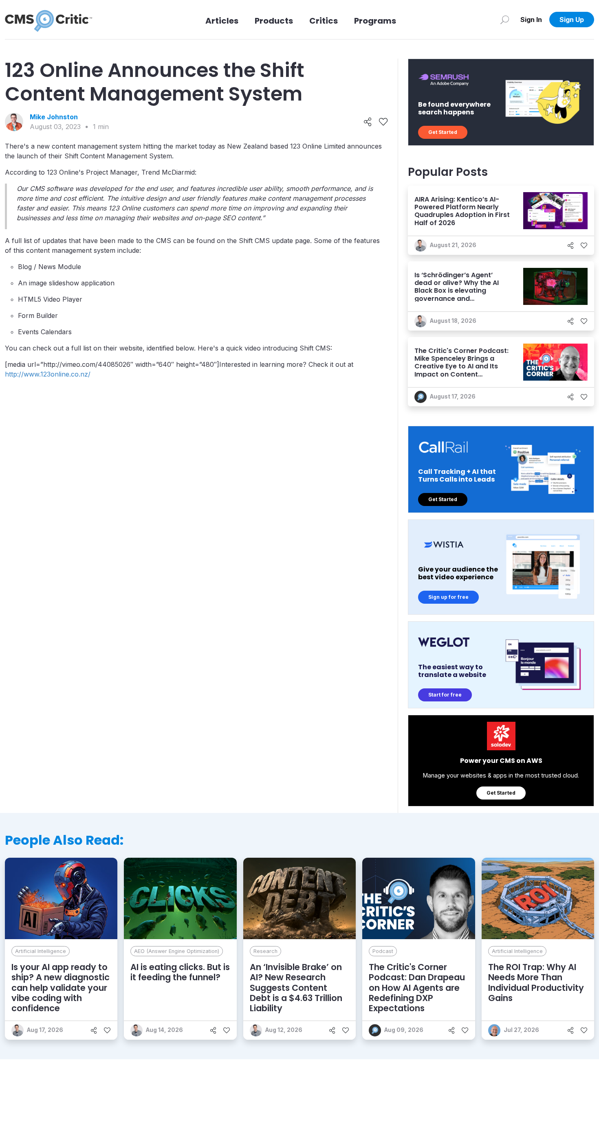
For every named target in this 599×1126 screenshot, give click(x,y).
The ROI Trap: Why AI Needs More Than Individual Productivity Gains (536, 982)
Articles (221, 20)
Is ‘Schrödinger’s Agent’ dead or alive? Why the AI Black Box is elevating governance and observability (456, 290)
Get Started (442, 132)
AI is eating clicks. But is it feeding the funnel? (180, 972)
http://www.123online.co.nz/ (47, 374)
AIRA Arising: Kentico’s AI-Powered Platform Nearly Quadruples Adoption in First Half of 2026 (462, 211)
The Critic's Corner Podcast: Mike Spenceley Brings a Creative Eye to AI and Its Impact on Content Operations (461, 366)
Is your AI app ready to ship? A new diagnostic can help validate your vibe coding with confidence (60, 987)
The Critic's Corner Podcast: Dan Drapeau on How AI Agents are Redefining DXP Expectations (417, 987)
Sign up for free (448, 597)
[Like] (383, 122)
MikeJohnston (54, 117)
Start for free (445, 695)
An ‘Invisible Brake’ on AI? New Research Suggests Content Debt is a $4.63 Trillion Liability (296, 987)
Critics (323, 20)
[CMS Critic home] (48, 19)
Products (274, 20)
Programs (375, 20)
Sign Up (571, 19)
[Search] (504, 19)
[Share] (367, 122)
